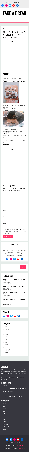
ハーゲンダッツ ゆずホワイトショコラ (13, 396)
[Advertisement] (14, 57)
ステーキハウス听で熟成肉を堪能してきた (13, 286)
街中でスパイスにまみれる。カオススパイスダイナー (14, 293)
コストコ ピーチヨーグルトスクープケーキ (14, 388)
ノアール (5, 393)
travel (6, 332)
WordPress (20, 445)
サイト (4, 223)
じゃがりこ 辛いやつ (8, 391)
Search (23, 267)
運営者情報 (16, 2)
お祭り (6, 334)
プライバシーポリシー (7, 2)
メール (5, 216)
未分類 (6, 344)
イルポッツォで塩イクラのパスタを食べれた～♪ (14, 300)
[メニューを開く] (14, 20)
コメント (6, 193)
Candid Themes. (21, 448)
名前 (4, 210)
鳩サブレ (5, 386)
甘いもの (7, 347)
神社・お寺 (7, 350)
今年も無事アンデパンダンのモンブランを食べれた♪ (14, 280)
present (7, 329)
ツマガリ (7, 339)
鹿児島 (6, 352)
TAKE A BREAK (14, 13)
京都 (6, 342)
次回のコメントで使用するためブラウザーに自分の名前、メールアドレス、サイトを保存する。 (15, 231)
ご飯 (6, 337)
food (4, 28)
